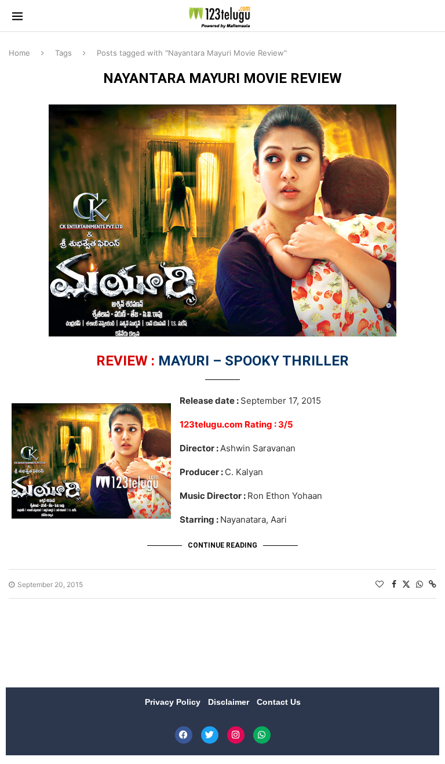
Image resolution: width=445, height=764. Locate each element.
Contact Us (279, 702)
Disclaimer (229, 702)
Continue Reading (222, 545)
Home (19, 52)
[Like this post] (379, 584)
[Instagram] (236, 735)
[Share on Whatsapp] (419, 584)
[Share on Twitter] (406, 584)
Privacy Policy (174, 702)
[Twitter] (209, 735)
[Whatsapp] (262, 735)
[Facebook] (183, 735)
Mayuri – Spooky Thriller (222, 361)
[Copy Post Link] (432, 584)
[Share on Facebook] (394, 584)
